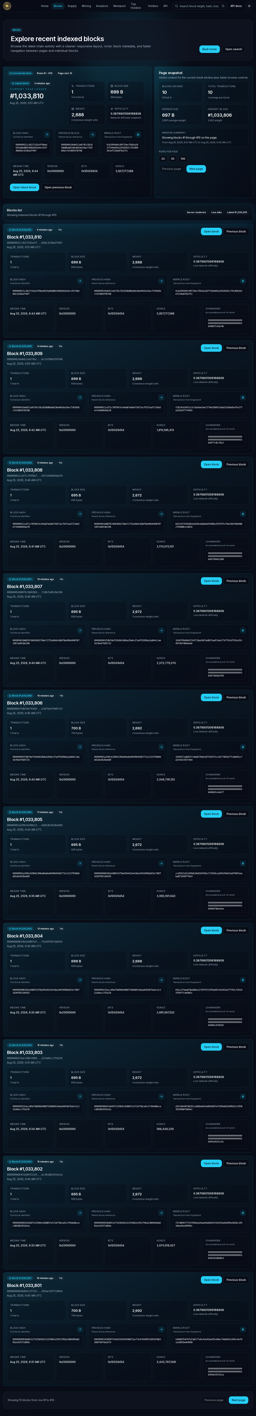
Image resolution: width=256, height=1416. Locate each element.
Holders (153, 5)
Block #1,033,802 (24, 1169)
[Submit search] (223, 6)
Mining (86, 5)
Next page (196, 168)
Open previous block (58, 187)
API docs (236, 5)
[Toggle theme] (249, 6)
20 (163, 158)
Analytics (102, 5)
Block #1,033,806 (24, 703)
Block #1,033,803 (24, 1052)
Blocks (58, 5)
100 (183, 158)
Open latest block (24, 187)
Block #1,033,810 (24, 237)
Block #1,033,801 (24, 1285)
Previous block (236, 231)
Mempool (119, 5)
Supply (72, 5)
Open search (233, 49)
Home (45, 5)
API (165, 5)
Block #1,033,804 (25, 936)
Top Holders (136, 5)
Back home (209, 49)
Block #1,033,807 (24, 586)
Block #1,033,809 (24, 353)
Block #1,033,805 (24, 819)
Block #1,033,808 (24, 470)
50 (172, 158)
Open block (211, 231)
